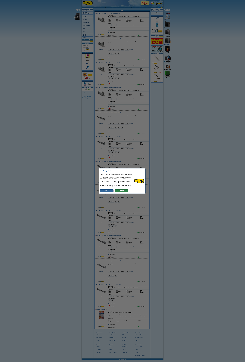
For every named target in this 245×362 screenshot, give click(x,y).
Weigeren (107, 190)
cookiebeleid (102, 182)
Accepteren (121, 190)
